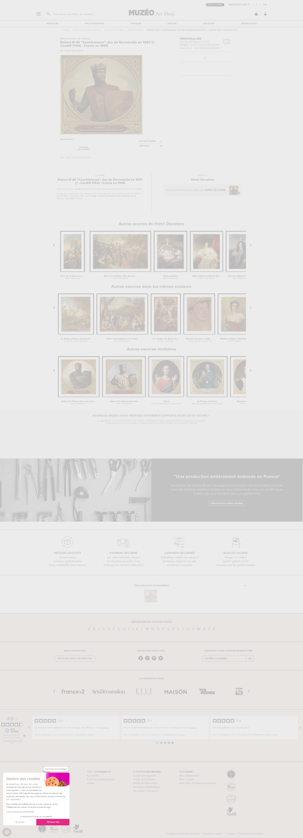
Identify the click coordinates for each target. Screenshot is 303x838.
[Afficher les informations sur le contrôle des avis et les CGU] (24, 735)
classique (104, 189)
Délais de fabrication (145, 783)
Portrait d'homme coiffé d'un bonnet (199, 340)
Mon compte (186, 779)
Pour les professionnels (100, 779)
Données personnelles (251, 833)
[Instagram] (148, 660)
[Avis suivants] (300, 727)
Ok (250, 658)
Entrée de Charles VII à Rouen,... (120, 277)
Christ (166, 402)
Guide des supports (144, 776)
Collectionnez (147, 141)
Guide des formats (144, 779)
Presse (91, 783)
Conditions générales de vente (183, 833)
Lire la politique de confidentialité (20, 812)
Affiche (136, 24)
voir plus (105, 728)
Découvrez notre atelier (227, 503)
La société (93, 776)
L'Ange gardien (170, 277)
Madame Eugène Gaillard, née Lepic (234, 340)
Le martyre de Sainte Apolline (165, 340)
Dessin (172, 24)
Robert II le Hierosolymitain (124, 402)
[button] (6, 832)
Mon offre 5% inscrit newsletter (197, 783)
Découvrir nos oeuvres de (196, 190)
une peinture (79, 189)
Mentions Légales (213, 833)
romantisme (136, 189)
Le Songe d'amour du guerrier (76, 340)
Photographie (94, 24)
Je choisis (19, 822)
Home (66, 30)
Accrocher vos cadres (145, 791)
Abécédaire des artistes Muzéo (151, 622)
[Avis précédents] (29, 727)
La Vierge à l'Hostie (207, 402)
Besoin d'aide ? (239, 5)
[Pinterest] (155, 660)
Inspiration (249, 24)
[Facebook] (141, 660)
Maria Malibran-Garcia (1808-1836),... (206, 277)
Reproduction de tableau (86, 30)
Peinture (52, 24)
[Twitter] (161, 660)
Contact (231, 833)
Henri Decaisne (135, 30)
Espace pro (215, 5)
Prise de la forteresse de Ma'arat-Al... (72, 277)
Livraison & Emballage (146, 787)
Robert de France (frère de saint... (79, 402)
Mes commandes (189, 776)
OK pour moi (53, 822)
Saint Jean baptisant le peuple (122, 340)
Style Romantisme (113, 30)
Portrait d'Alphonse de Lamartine (240, 277)
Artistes (209, 24)
